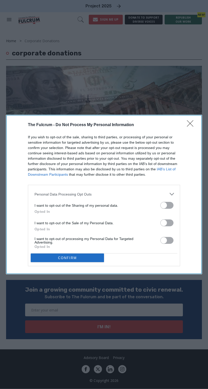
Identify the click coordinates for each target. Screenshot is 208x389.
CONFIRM (67, 258)
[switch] (167, 205)
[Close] (192, 125)
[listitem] (104, 194)
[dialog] (104, 194)
